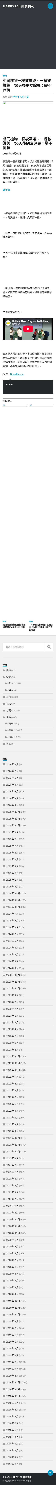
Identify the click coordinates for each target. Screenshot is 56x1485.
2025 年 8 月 (12, 839)
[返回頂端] (50, 1473)
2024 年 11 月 (13, 900)
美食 (11, 730)
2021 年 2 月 (12, 1205)
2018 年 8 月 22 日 (20, 96)
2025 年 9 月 (12, 832)
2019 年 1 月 (12, 1375)
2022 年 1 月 (12, 1131)
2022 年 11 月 (13, 1063)
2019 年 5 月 (12, 1348)
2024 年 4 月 (12, 947)
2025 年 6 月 (12, 852)
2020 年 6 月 (12, 1260)
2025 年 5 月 (12, 859)
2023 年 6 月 (12, 1015)
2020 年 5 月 (12, 1267)
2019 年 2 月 (12, 1368)
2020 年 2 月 (12, 1287)
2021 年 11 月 (13, 1144)
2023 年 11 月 (13, 981)
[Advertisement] (28, 41)
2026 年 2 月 (12, 798)
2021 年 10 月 (13, 1151)
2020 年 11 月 (13, 1226)
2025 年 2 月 (12, 879)
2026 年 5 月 (12, 777)
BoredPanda (17, 374)
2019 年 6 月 (12, 1341)
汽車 (11, 723)
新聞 (5, 75)
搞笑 (8, 703)
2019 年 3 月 (12, 1362)
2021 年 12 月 (13, 1137)
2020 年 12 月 (13, 1219)
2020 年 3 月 (12, 1280)
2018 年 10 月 (13, 1396)
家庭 (8, 677)
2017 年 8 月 (12, 1464)
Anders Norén (19, 1481)
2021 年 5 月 (12, 1185)
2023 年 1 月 (12, 1049)
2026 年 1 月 (12, 805)
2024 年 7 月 (12, 927)
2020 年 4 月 (12, 1273)
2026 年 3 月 (12, 791)
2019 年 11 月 (13, 1307)
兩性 (8, 670)
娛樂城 (6, 189)
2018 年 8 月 (12, 1409)
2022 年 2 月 (12, 1124)
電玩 (11, 737)
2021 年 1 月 (12, 1212)
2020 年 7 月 (12, 1253)
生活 (8, 717)
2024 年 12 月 (13, 893)
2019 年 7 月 (12, 1335)
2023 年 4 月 (12, 1029)
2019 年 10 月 (13, 1314)
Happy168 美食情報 (18, 6)
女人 (11, 683)
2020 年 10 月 (13, 1233)
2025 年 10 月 (13, 825)
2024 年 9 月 (12, 913)
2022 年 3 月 (12, 1117)
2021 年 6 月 (12, 1178)
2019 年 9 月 (12, 1321)
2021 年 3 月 (12, 1199)
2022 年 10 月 (13, 1070)
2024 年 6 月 (12, 934)
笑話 (8, 743)
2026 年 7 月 (12, 764)
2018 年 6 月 (12, 1423)
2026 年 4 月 (12, 784)
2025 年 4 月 (12, 866)
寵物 (8, 696)
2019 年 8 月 (12, 1328)
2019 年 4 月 (12, 1355)
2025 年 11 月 (13, 818)
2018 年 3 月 (12, 1443)
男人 (11, 690)
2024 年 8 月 (12, 920)
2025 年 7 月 (12, 845)
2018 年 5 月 (12, 1430)
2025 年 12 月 (13, 811)
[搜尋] (49, 647)
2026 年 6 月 (12, 771)
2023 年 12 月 (13, 974)
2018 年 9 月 (12, 1402)
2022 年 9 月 (12, 1076)
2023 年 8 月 (12, 1002)
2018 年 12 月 (13, 1382)
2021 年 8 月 (12, 1165)
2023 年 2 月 (12, 1042)
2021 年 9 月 (12, 1158)
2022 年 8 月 (12, 1083)
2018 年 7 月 (12, 1416)
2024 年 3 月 (12, 954)
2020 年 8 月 (12, 1246)
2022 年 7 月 (12, 1090)
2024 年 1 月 (12, 968)
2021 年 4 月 (12, 1192)
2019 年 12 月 (13, 1301)
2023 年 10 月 (13, 988)
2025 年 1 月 (12, 886)
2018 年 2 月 (12, 1450)
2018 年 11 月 (13, 1389)
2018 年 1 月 (12, 1457)
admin (9, 384)
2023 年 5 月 (12, 1022)
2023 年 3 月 (12, 1036)
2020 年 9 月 (12, 1239)
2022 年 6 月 (12, 1097)
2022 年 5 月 (12, 1104)
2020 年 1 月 (12, 1294)
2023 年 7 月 (12, 1008)
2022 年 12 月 (13, 1056)
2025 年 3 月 (12, 873)
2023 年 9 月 (12, 995)
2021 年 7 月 (12, 1171)
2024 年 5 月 (12, 940)
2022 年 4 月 (12, 1110)
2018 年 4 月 (12, 1436)
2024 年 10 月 (13, 907)
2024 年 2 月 (12, 961)
